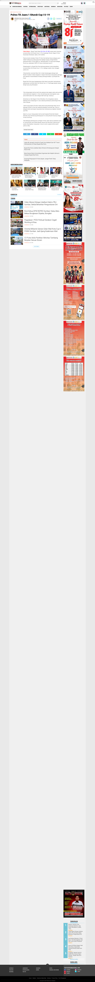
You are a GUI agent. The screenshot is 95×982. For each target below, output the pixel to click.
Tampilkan (59, 194)
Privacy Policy (55, 978)
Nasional (25, 6)
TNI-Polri (66, 6)
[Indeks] (82, 3)
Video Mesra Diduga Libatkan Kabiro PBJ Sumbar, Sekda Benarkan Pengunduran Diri (41, 203)
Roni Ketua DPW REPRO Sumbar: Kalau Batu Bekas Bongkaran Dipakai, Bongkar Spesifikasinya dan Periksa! (41, 213)
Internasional (32, 6)
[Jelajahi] (93, 2)
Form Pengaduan (62, 978)
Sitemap (49, 978)
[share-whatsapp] (54, 19)
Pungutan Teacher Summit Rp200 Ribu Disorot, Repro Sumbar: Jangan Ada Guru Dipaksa (74, 954)
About (30, 978)
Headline (11, 969)
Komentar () (59, 18)
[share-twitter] (51, 19)
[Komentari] (58, 134)
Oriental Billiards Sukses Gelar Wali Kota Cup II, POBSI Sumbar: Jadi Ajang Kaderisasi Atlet (42, 230)
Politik (24, 971)
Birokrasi (53, 6)
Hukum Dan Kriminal (17, 6)
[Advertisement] (16, 43)
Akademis (38, 968)
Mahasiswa (59, 6)
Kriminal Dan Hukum (54, 969)
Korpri (37, 969)
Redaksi (34, 978)
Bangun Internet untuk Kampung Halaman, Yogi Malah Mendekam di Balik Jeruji (74, 926)
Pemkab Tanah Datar (16, 12)
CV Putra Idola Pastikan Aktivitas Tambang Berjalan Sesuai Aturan (41, 239)
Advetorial (47, 6)
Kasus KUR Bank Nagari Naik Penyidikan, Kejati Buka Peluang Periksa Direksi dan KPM (75, 947)
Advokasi (11, 968)
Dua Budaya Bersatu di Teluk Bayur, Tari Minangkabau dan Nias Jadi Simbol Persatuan (75, 940)
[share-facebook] (48, 19)
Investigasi (40, 6)
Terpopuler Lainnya (74, 959)
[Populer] (84, 3)
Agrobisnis (25, 968)
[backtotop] (47, 965)
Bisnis (71, 6)
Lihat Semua (36, 246)
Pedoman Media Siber (41, 978)
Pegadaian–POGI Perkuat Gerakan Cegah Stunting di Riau (40, 221)
